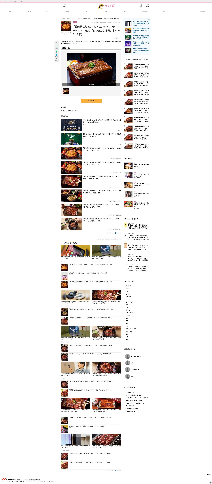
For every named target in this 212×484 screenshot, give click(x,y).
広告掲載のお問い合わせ (131, 408)
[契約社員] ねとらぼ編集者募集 (133, 400)
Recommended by (111, 233)
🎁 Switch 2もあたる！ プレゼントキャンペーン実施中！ (12, 1)
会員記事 (202, 11)
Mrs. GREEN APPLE (136, 356)
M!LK (132, 363)
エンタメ (48, 11)
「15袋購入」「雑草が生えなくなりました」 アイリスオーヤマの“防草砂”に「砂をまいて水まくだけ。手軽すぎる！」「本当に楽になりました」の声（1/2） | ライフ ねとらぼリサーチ (138, 270)
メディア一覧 (5, 481)
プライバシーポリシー (31, 481)
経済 (127, 337)
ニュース (29, 11)
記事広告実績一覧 (129, 411)
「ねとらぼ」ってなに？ (131, 392)
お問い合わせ (22, 481)
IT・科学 (128, 286)
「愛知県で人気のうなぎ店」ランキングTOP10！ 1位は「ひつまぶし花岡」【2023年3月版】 (96, 30)
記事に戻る (91, 100)
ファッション (129, 302)
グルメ (86, 11)
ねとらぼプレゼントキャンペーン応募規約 (136, 397)
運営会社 (42, 481)
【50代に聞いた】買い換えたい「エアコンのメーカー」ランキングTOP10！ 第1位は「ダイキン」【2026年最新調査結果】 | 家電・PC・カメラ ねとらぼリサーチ (138, 260)
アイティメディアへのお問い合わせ (134, 403)
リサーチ (183, 11)
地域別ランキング (74, 110)
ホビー (128, 304)
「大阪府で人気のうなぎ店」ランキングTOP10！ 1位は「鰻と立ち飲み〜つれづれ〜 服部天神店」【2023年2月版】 (141, 85)
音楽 (127, 339)
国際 (127, 323)
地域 (106, 11)
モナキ (132, 376)
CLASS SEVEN (135, 369)
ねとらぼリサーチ (117, 38)
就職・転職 (129, 331)
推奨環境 (51, 481)
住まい (125, 11)
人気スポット (129, 312)
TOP (10, 11)
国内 (127, 320)
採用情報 (46, 481)
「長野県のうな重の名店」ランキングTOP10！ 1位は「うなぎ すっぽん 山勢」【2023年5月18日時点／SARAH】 (141, 130)
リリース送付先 (129, 406)
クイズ (67, 11)
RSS (38, 481)
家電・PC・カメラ (131, 328)
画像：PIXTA (91, 84)
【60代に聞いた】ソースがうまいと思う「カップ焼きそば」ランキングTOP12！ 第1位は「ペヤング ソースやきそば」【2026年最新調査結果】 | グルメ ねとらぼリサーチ (138, 249)
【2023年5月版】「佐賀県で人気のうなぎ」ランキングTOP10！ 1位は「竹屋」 (141, 137)
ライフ (128, 307)
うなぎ (74, 22)
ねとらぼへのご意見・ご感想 (132, 395)
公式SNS (11, 481)
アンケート (128, 159)
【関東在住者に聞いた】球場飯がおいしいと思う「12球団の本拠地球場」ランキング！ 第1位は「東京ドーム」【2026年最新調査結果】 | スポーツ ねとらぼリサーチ (138, 228)
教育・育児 (144, 11)
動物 (164, 11)
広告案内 (16, 481)
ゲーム (128, 294)
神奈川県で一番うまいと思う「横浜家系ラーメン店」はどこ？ (141, 204)
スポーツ (128, 296)
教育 (127, 334)
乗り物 (128, 310)
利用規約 (209, 474)
